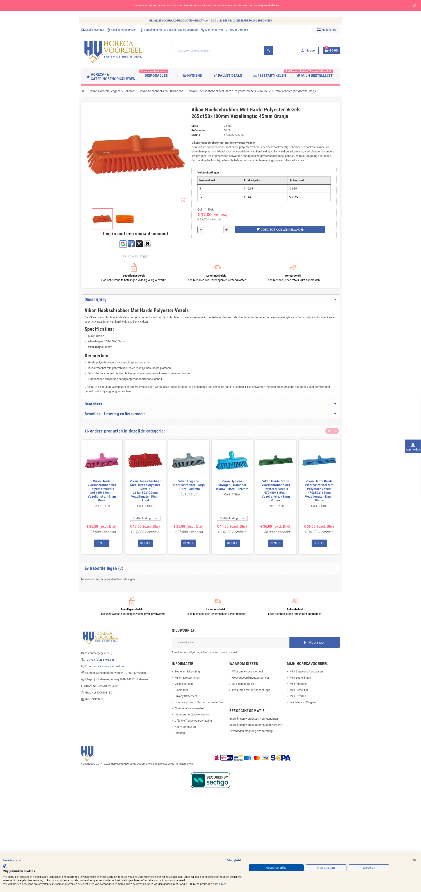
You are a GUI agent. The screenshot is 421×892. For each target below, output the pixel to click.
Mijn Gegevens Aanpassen (306, 671)
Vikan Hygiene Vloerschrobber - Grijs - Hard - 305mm (189, 485)
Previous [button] (328, 431)
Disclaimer (181, 690)
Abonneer (316, 642)
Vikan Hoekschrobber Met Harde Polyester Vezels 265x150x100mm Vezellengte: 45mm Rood (145, 490)
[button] (12, 860)
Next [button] (335, 431)
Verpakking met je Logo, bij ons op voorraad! (170, 29)
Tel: (99, 659)
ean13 (195, 134)
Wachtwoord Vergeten (303, 702)
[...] (112, 653)
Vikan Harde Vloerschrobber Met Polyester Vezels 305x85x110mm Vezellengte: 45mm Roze (101, 490)
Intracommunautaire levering (192, 714)
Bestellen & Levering (187, 671)
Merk (194, 126)
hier (223, 884)
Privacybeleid (234, 860)
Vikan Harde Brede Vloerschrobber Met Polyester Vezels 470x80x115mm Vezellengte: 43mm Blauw (319, 490)
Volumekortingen (208, 172)
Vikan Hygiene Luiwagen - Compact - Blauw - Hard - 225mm (232, 485)
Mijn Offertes (298, 696)
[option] (101, 497)
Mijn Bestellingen (300, 677)
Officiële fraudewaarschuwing (193, 720)
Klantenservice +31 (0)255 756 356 (226, 29)
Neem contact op (185, 726)
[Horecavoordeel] (114, 50)
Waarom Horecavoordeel (247, 671)
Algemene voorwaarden (189, 708)
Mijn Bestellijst (299, 690)
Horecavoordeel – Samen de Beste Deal (199, 702)
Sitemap (180, 733)
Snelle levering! (94, 29)
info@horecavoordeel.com (109, 666)
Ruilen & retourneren (187, 677)
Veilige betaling (184, 683)
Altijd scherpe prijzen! (123, 29)
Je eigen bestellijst (243, 683)
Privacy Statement (186, 696)
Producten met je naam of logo (251, 690)
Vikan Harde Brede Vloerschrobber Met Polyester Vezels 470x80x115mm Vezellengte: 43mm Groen (275, 490)
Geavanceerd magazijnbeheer (250, 677)
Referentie (198, 130)
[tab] (210, 299)
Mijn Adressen (298, 683)
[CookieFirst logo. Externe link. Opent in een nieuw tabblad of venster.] (5, 866)
